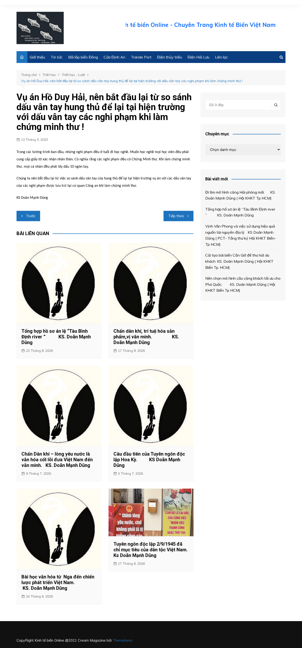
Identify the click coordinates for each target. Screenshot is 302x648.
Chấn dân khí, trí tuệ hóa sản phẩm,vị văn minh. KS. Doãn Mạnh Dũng (146, 336)
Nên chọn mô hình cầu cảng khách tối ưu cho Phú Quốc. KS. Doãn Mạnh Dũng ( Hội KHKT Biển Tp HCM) (243, 284)
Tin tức (57, 57)
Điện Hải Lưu (198, 57)
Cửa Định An (114, 57)
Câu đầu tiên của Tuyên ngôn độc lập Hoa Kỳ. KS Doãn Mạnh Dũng (149, 459)
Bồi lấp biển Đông (83, 57)
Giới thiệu (37, 57)
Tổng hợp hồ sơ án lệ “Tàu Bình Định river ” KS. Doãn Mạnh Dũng (56, 336)
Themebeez (123, 640)
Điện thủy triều (169, 57)
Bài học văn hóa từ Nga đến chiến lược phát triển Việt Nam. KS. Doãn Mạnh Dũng (57, 582)
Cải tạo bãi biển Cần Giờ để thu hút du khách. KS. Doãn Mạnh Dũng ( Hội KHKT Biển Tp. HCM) (239, 261)
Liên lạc (221, 57)
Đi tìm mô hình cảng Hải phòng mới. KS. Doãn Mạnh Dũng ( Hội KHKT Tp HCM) (240, 195)
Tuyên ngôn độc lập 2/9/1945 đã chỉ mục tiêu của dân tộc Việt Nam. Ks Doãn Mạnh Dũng (150, 549)
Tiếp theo (176, 216)
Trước (30, 216)
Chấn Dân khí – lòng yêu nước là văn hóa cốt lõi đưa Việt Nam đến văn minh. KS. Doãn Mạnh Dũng (57, 459)
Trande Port (141, 57)
